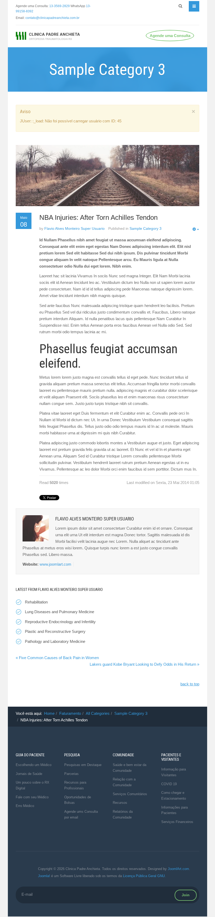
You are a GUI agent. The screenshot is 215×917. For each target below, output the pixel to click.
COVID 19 (169, 784)
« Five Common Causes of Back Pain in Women (57, 657)
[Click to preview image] (107, 175)
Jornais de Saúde (29, 774)
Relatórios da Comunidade (123, 814)
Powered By (23, 873)
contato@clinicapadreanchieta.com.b (51, 18)
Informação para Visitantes (173, 772)
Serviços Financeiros (177, 822)
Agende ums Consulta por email (81, 814)
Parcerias (71, 774)
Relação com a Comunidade (124, 782)
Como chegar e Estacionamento (173, 795)
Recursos (120, 803)
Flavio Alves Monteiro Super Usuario (74, 228)
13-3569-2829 (59, 6)
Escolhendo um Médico (33, 765)
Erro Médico (25, 806)
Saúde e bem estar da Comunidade (129, 768)
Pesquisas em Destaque (82, 765)
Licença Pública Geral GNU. (144, 876)
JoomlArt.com (178, 869)
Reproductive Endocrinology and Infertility (60, 621)
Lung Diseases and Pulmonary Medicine (59, 611)
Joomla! (44, 876)
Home (49, 713)
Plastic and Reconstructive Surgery (55, 631)
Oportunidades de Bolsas (77, 800)
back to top (189, 684)
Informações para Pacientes (174, 810)
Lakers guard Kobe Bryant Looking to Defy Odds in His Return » (144, 664)
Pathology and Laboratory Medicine (55, 641)
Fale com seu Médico (32, 797)
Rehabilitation (36, 602)
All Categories (98, 713)
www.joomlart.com (55, 564)
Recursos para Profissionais (75, 785)
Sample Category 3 (130, 713)
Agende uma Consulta (170, 35)
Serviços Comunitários (130, 794)
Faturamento (70, 713)
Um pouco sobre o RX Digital (32, 785)
